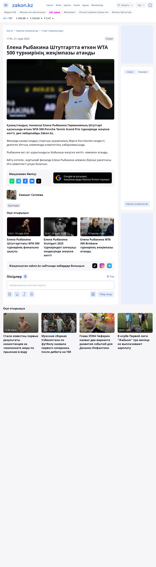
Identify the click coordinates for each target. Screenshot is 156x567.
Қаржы (67, 5)
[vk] (32, 181)
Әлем (58, 5)
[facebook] (25, 181)
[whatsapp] (12, 181)
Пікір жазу (106, 294)
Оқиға (76, 5)
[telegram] (18, 181)
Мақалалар (97, 5)
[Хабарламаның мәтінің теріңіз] (60, 285)
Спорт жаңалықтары (52, 30)
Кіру (112, 276)
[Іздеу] (150, 5)
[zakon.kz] (22, 5)
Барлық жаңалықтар (27, 30)
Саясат (49, 5)
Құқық (85, 5)
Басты (10, 30)
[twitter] (38, 181)
